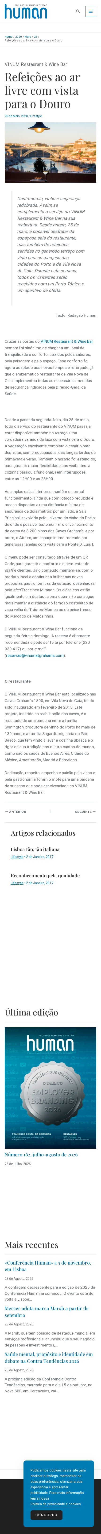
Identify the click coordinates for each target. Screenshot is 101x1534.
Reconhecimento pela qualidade (45, 875)
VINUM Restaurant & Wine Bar (67, 341)
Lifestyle (36, 116)
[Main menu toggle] (91, 11)
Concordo (46, 1515)
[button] (78, 11)
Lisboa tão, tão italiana (35, 849)
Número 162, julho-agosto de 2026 (41, 1154)
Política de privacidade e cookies (56, 1504)
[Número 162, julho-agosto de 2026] (50, 1088)
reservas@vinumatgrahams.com (35, 655)
